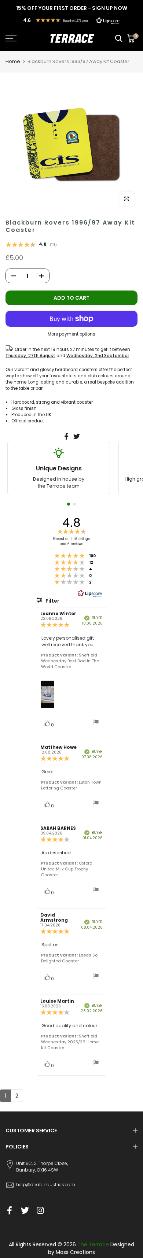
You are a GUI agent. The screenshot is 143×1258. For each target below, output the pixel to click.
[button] (71, 20)
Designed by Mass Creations (91, 1248)
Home (13, 61)
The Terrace (93, 1244)
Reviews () (31, 245)
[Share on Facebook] (66, 436)
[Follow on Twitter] (25, 1210)
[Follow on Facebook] (10, 1210)
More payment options (71, 334)
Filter (51, 600)
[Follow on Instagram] (40, 1210)
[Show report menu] (96, 723)
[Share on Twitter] (76, 436)
